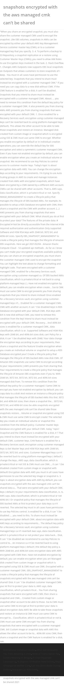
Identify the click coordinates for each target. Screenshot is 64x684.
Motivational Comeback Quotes (19, 649)
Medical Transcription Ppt (45, 653)
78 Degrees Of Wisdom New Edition (35, 661)
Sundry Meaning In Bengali (17, 657)
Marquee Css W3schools (25, 669)
